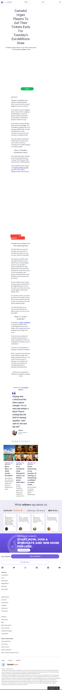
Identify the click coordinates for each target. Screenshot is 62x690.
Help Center (4, 619)
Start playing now (24, 550)
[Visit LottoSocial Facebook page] (2, 567)
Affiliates (3, 616)
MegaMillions (5, 583)
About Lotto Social (6, 625)
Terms (3, 660)
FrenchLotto (4, 611)
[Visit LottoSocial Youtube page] (59, 567)
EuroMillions (4, 575)
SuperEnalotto (5, 597)
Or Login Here (25, 562)
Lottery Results (5, 628)
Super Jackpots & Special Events (10, 652)
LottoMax (4, 605)
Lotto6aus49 (4, 602)
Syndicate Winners (6, 649)
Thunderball (4, 580)
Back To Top (54, 688)
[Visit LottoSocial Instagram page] (25, 567)
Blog (2, 622)
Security (18, 660)
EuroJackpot (4, 589)
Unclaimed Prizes (6, 641)
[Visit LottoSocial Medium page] (48, 567)
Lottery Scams (5, 647)
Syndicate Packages (6, 631)
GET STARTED (16, 237)
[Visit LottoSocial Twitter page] (14, 567)
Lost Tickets (4, 644)
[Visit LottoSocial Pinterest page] (36, 567)
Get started (5, 556)
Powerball (4, 586)
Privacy (10, 660)
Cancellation (4, 633)
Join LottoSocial (35, 556)
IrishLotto (4, 599)
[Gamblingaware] (12, 664)
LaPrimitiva (4, 608)
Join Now (27, 88)
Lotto (2, 578)
